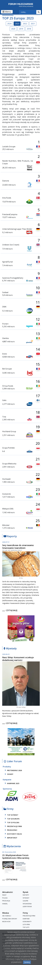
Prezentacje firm (14, 826)
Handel (5, 904)
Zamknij (27, 962)
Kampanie (26, 919)
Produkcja (6, 901)
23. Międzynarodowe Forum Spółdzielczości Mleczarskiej (15, 856)
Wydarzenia (13, 846)
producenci (12, 830)
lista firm (26, 924)
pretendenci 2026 (14, 770)
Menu (7, 11)
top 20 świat (12, 815)
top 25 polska (13, 822)
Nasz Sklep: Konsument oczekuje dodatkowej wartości (18, 658)
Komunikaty (27, 921)
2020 (13, 29)
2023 (17, 23)
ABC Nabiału (6, 916)
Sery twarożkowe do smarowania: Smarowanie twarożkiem (18, 546)
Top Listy (26, 927)
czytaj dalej (11, 610)
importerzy (12, 838)
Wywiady (11, 648)
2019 (21, 29)
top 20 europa (13, 819)
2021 (33, 23)
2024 (9, 23)
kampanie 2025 (13, 783)
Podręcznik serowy (9, 919)
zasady (10, 774)
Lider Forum (27, 906)
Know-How (6, 921)
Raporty (11, 536)
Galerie (25, 901)
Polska (5, 898)
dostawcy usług (14, 834)
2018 (29, 29)
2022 (25, 23)
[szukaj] (38, 12)
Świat (4, 895)
